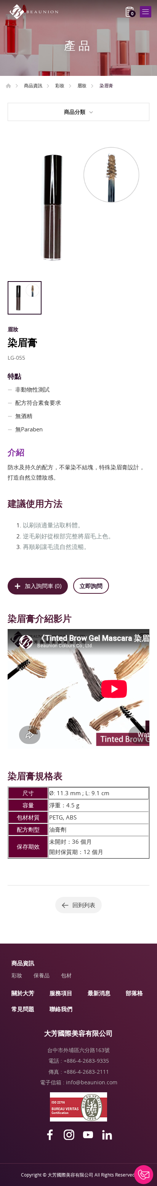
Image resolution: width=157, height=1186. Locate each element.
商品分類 (74, 111)
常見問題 (22, 1009)
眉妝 (82, 85)
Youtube (88, 1134)
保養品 (42, 975)
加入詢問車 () (43, 586)
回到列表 (83, 905)
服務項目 (61, 993)
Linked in (107, 1134)
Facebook (50, 1134)
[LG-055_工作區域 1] (78, 206)
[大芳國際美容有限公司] (36, 12)
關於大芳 (22, 993)
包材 (66, 975)
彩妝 (59, 85)
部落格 (134, 993)
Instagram (69, 1134)
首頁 (8, 85)
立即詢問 (91, 586)
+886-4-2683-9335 (86, 1060)
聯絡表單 (143, 1174)
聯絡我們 (61, 1009)
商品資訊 (33, 85)
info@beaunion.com (91, 1082)
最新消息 (99, 993)
